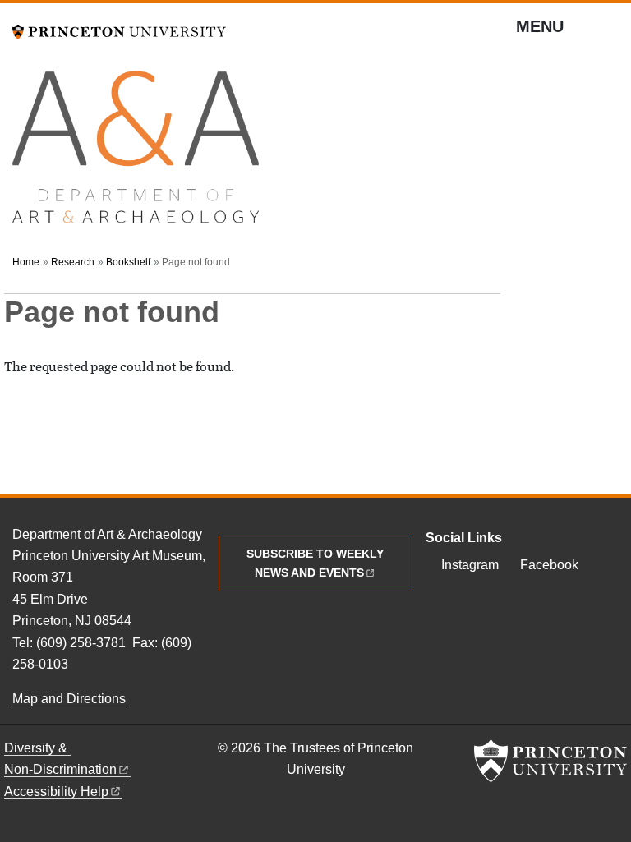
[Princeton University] (119, 30)
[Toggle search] (608, 32)
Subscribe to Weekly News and (315, 563)
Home (25, 262)
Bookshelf (128, 262)
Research (72, 262)
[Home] (135, 154)
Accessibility (56, 791)
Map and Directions (69, 699)
